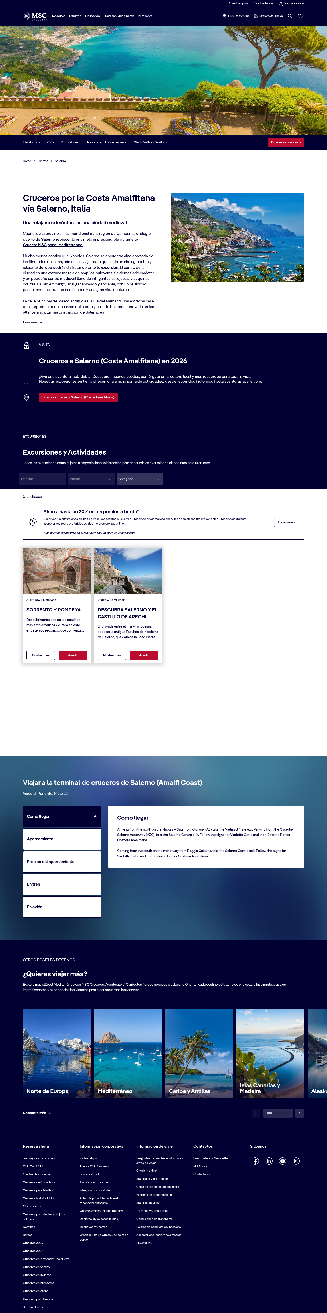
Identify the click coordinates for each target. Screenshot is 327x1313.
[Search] (289, 16)
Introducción (31, 142)
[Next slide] (299, 1113)
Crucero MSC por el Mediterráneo (53, 245)
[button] (140, 479)
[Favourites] (300, 16)
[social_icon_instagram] (296, 1161)
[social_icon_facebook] (255, 1161)
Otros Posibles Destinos (150, 142)
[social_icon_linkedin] (269, 1161)
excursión (109, 268)
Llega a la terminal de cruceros (106, 142)
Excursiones (70, 142)
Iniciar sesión (287, 522)
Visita (50, 142)
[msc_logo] (35, 16)
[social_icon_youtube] (282, 1161)
